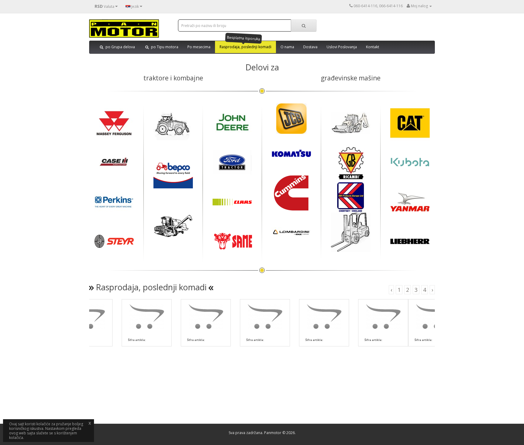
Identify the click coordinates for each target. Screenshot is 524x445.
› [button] (432, 289)
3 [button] (416, 289)
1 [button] (399, 289)
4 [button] (424, 289)
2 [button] (407, 289)
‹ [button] (391, 289)
